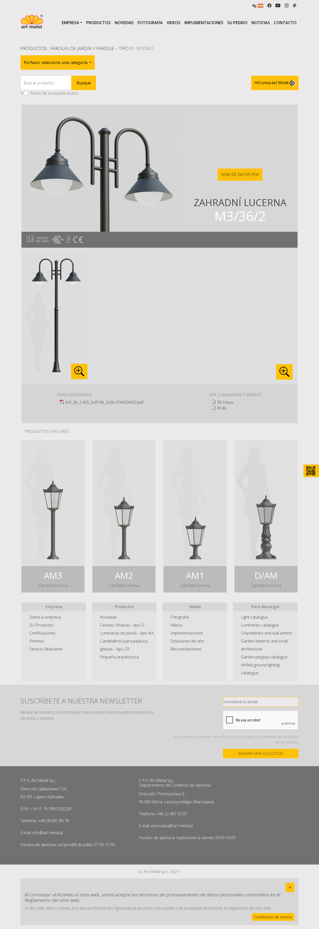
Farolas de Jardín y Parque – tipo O (91, 48)
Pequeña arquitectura (119, 657)
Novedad (124, 22)
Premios (36, 641)
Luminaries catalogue (260, 625)
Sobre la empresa (45, 617)
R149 (221, 408)
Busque (84, 83)
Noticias (260, 22)
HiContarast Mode (272, 82)
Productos (98, 22)
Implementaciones (203, 22)
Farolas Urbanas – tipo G (122, 625)
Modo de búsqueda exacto (54, 93)
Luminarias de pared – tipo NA (127, 633)
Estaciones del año (187, 641)
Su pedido (237, 22)
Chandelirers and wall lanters (266, 633)
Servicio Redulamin (46, 649)
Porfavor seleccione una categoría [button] (56, 62)
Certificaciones (42, 633)
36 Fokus (225, 402)
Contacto (285, 22)
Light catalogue (254, 617)
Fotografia (150, 22)
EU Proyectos (41, 625)
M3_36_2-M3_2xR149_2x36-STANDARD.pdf (104, 402)
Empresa (70, 22)
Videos (173, 22)
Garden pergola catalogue (264, 657)
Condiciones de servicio (273, 917)
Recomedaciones (185, 649)
